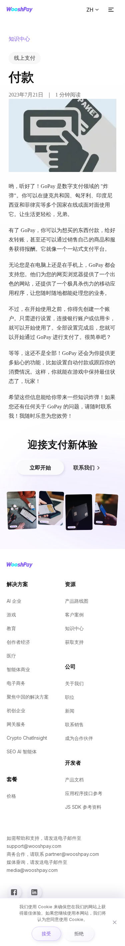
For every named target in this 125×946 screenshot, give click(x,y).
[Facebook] (14, 892)
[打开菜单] (111, 9)
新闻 (69, 711)
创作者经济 (18, 642)
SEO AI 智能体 (22, 751)
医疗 (11, 655)
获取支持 (74, 642)
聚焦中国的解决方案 (28, 697)
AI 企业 (14, 601)
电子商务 (16, 683)
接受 (46, 933)
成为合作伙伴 (79, 738)
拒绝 (79, 933)
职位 (69, 697)
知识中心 (74, 628)
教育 (11, 628)
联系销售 (74, 724)
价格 (11, 796)
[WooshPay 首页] (20, 9)
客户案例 (74, 614)
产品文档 (74, 779)
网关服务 (16, 724)
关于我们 (74, 683)
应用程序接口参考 (83, 793)
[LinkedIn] (34, 892)
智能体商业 (18, 669)
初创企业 (16, 710)
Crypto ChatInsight (27, 738)
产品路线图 (76, 601)
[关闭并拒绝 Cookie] (115, 922)
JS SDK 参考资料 (83, 807)
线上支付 (24, 58)
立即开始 (40, 467)
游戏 (11, 614)
